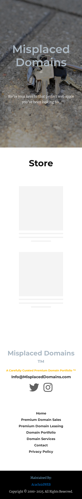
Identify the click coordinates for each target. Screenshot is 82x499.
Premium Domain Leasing (41, 426)
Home (41, 413)
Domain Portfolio (41, 432)
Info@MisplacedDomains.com (41, 376)
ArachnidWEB (41, 484)
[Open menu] (41, 71)
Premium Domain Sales (41, 420)
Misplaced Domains (41, 55)
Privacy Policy (41, 452)
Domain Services (41, 439)
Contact (41, 445)
